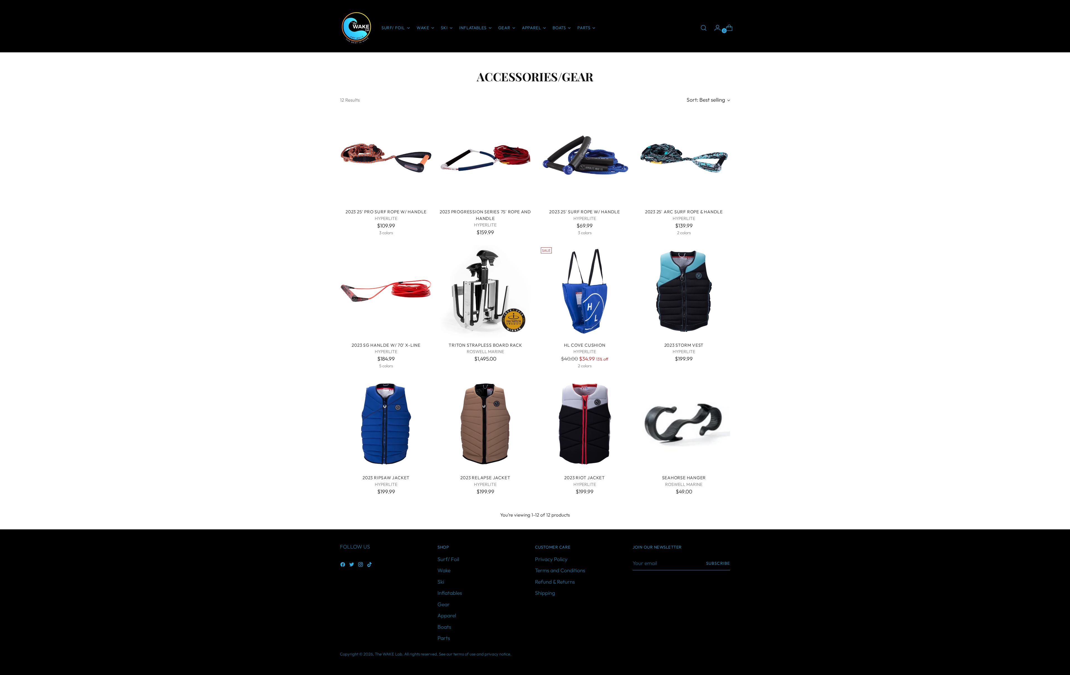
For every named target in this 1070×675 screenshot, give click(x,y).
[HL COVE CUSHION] (585, 291)
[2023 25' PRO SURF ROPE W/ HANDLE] (386, 158)
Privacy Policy (551, 559)
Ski (440, 581)
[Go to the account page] (715, 27)
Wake (444, 570)
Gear (443, 604)
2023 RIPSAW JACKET (386, 477)
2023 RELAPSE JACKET (485, 477)
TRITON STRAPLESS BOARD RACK (485, 345)
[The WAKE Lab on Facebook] (343, 565)
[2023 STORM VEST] (684, 291)
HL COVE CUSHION (584, 345)
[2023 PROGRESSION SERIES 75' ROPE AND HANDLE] (485, 158)
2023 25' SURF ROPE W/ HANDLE (584, 211)
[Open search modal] (703, 27)
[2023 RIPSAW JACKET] (386, 424)
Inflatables (449, 593)
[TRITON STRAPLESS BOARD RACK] (485, 291)
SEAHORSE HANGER (684, 477)
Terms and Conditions (560, 570)
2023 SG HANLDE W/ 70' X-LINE (386, 345)
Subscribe (718, 563)
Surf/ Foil (448, 559)
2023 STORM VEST (684, 345)
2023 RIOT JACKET (584, 477)
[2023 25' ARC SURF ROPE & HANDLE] (684, 158)
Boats (444, 626)
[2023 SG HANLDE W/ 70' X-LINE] (386, 291)
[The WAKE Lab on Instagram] (361, 565)
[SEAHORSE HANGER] (684, 424)
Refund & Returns (555, 581)
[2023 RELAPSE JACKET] (485, 424)
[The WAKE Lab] (356, 28)
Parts (443, 638)
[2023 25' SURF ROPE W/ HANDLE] (585, 158)
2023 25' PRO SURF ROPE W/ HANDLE (386, 211)
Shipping (545, 593)
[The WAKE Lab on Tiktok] (370, 565)
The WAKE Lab (388, 654)
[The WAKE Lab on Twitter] (352, 565)
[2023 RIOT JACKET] (585, 424)
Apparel (446, 615)
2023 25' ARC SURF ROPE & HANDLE (684, 211)
